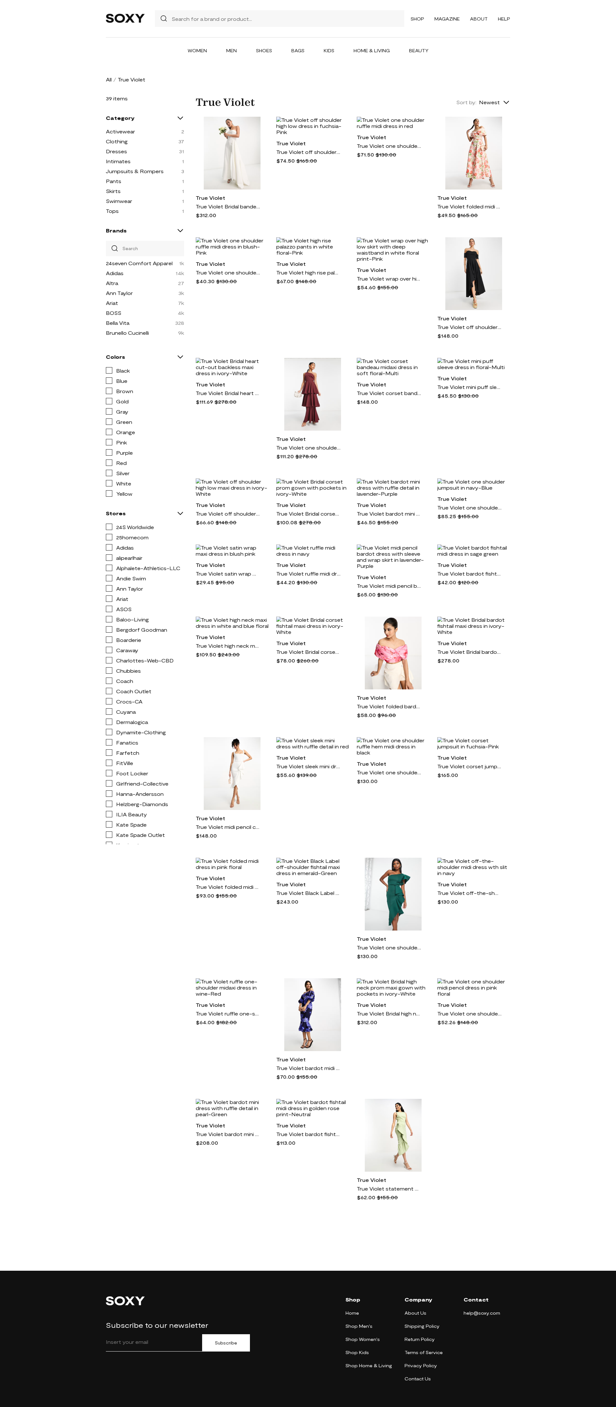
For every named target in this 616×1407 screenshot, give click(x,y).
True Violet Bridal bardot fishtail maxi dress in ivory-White (469, 652)
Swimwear (119, 201)
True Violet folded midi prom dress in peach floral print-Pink (469, 206)
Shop (417, 18)
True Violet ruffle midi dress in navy (308, 573)
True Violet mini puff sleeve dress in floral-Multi (469, 387)
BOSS (113, 313)
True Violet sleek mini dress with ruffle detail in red (308, 766)
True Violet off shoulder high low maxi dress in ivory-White (228, 513)
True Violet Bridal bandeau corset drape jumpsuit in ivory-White (228, 206)
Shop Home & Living (369, 1365)
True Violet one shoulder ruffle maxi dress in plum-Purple (308, 447)
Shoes (264, 50)
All (109, 79)
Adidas (115, 273)
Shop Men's (359, 1326)
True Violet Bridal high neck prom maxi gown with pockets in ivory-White (389, 1013)
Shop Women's (363, 1339)
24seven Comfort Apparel (139, 263)
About (479, 18)
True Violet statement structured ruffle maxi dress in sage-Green (389, 1188)
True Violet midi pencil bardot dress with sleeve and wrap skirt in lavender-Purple (389, 586)
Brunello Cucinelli (127, 333)
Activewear (120, 131)
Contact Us (418, 1378)
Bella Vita (117, 323)
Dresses (116, 151)
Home (352, 1313)
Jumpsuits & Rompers (135, 171)
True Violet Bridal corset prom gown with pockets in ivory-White (308, 513)
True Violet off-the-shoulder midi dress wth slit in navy (469, 893)
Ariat (112, 303)
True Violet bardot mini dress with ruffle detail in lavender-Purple (389, 513)
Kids (329, 50)
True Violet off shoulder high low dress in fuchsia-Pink (308, 152)
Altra (112, 283)
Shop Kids (357, 1352)
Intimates (118, 161)
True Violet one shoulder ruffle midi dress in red (389, 146)
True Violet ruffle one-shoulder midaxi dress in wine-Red (228, 1013)
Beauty (419, 50)
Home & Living (372, 50)
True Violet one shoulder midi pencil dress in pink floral (469, 1013)
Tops (112, 211)
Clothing (117, 141)
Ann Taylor (119, 293)
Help (504, 18)
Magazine (447, 18)
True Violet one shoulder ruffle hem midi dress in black (389, 772)
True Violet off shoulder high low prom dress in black (469, 327)
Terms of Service (424, 1352)
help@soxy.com (482, 1313)
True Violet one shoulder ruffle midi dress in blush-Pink (228, 272)
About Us (415, 1313)
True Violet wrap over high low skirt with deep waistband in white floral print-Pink (389, 278)
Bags (297, 50)
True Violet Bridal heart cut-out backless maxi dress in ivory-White (228, 393)
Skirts (113, 191)
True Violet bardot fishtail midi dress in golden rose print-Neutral (308, 1134)
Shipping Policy (422, 1326)
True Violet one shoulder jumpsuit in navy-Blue (469, 507)
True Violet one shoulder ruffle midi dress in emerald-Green (389, 947)
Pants (113, 181)
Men (231, 50)
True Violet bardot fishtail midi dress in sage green (469, 573)
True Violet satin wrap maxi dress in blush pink (228, 573)
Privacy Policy (421, 1365)
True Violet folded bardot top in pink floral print (389, 706)
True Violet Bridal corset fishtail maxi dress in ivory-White (308, 652)
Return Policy (420, 1339)
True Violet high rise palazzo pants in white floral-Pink (308, 272)
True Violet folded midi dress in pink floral (228, 887)
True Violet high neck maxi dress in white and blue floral (228, 646)
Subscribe (226, 1342)
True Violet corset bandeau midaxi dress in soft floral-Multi (389, 393)
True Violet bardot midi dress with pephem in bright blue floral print (308, 1068)
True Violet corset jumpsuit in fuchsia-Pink (469, 766)
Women (197, 50)
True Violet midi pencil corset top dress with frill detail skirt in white (228, 827)
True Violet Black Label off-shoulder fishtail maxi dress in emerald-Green (308, 893)
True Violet (210, 198)
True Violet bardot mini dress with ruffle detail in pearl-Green (228, 1134)
